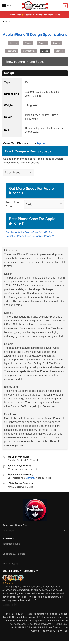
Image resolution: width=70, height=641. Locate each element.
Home (5, 21)
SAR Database (10, 563)
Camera (42, 43)
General (13, 43)
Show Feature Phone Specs (24, 61)
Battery (56, 43)
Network (59, 51)
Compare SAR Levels (13, 553)
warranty (30, 478)
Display (28, 43)
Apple (41, 143)
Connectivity (29, 51)
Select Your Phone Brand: (16, 525)
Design (45, 51)
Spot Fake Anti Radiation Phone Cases (42, 14)
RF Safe (28, 613)
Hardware (11, 51)
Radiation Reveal (11, 543)
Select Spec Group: (13, 204)
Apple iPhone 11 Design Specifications (35, 34)
